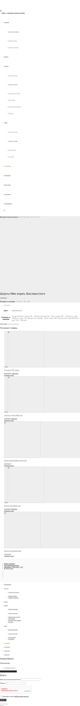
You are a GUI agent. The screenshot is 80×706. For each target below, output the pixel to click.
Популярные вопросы (11, 565)
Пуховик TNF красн (11, 370)
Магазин (3, 217)
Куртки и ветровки (14, 107)
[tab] (42, 305)
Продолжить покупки (8, 671)
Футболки (11, 100)
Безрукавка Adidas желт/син (15, 461)
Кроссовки (12, 150)
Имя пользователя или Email (10, 679)
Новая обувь (12, 41)
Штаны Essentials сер (12, 506)
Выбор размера (9, 564)
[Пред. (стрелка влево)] (1, 705)
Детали (7, 305)
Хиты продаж (13, 75)
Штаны (10, 113)
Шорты (15, 217)
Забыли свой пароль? (21, 696)
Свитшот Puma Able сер (13, 415)
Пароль (3, 683)
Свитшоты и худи (14, 93)
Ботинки (11, 157)
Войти (3, 700)
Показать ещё (9, 375)
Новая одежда (13, 47)
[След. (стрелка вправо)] (3, 705)
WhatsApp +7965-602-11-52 (13, 567)
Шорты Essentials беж (12, 551)
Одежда (9, 217)
